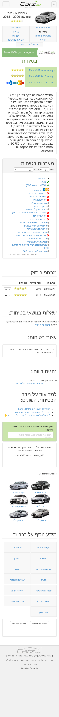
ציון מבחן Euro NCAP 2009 (42, 70)
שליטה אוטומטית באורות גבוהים (31, 235)
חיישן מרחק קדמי (38, 196)
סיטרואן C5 (19, 520)
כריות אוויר (42, 178)
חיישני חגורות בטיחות (37, 228)
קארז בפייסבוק (45, 655)
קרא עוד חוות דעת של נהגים (29, 383)
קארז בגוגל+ (28, 655)
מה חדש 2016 (17, 601)
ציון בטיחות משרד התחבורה (42, 82)
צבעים (43, 40)
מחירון (16, 31)
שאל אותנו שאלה (39, 623)
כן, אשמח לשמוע (34, 455)
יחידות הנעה (17, 590)
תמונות (15, 35)
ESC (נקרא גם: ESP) (36, 185)
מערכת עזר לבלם (39, 202)
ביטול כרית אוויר (42, 324)
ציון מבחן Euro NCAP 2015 (42, 76)
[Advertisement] (29, 691)
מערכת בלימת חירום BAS (35, 251)
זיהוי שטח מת (40, 199)
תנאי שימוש (35, 660)
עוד (8, 289)
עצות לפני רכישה (29, 44)
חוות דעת (16, 27)
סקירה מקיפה (43, 27)
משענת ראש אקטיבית (37, 241)
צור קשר (10, 655)
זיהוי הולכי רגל (39, 215)
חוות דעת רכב (29, 3)
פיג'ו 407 (40, 506)
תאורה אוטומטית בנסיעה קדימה (32, 232)
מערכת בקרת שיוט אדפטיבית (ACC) (29, 212)
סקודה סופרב (19, 492)
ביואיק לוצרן (40, 520)
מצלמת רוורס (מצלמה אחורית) (32, 222)
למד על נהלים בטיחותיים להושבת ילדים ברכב (29, 415)
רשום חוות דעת (18, 623)
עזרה (51, 660)
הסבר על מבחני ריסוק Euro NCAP (34, 408)
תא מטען (43, 612)
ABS (44, 181)
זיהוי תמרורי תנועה (37, 219)
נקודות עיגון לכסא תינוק (36, 209)
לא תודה (19, 455)
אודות (18, 655)
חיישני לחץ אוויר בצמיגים (35, 225)
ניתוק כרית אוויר (39, 206)
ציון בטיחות (37, 189)
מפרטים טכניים (43, 35)
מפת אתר (26, 664)
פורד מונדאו (40, 492)
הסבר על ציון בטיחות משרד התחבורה (32, 412)
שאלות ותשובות (16, 40)
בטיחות (43, 31)
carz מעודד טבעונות (20, 660)
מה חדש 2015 (43, 601)
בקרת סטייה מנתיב (37, 193)
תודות (44, 660)
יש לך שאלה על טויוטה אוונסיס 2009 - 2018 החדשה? (32, 428)
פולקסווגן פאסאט (19, 506)
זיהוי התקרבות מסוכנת (36, 238)
